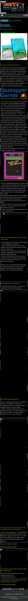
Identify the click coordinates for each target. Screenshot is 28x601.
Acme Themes (14, 598)
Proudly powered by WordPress (9, 597)
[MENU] (26, 15)
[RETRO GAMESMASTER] (2, 15)
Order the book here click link (8, 32)
